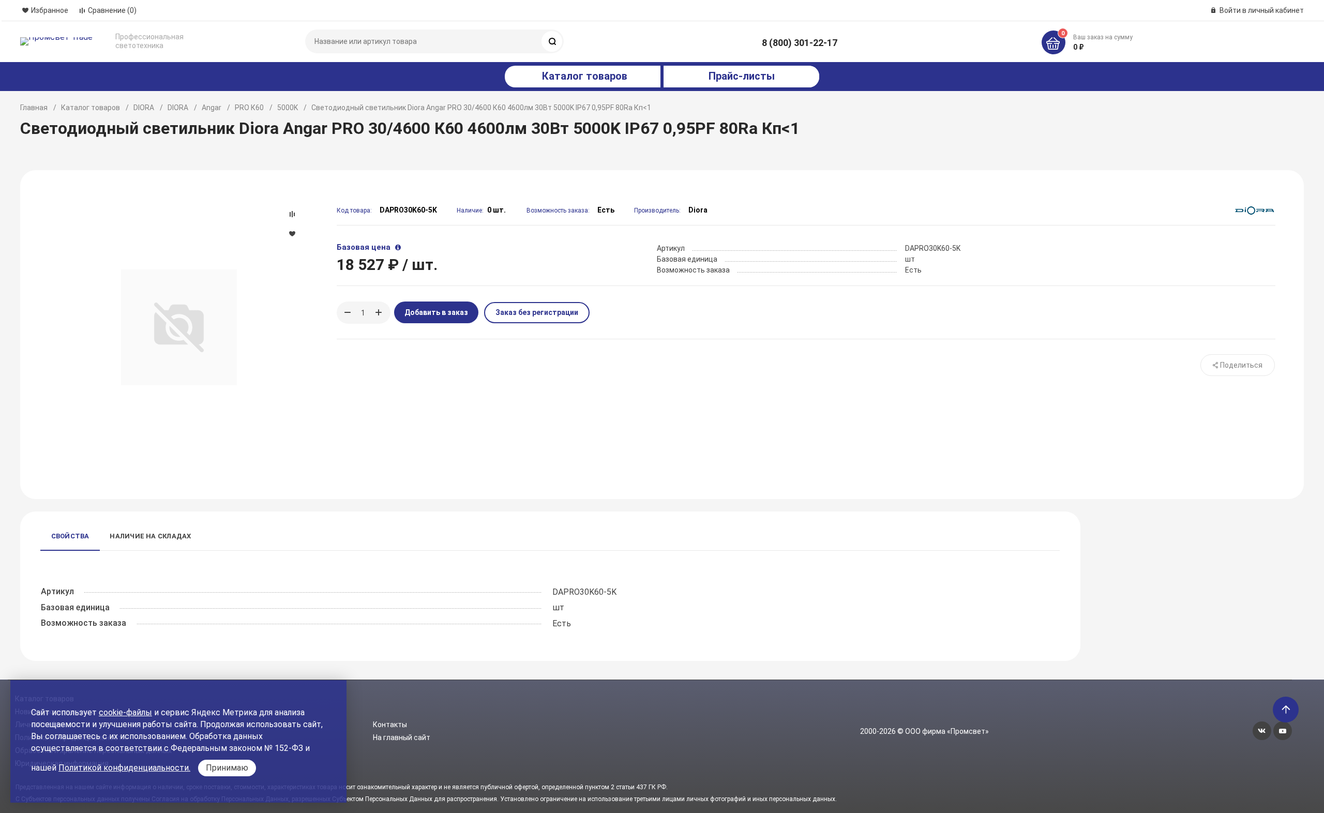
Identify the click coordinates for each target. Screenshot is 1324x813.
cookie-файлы (125, 712)
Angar (211, 107)
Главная (34, 107)
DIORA (143, 107)
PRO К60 (249, 107)
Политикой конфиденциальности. (124, 768)
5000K (287, 107)
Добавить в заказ (436, 312)
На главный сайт (401, 737)
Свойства (70, 536)
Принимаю (227, 768)
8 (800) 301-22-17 (799, 42)
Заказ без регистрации (536, 312)
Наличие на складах (150, 536)
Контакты (390, 724)
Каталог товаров (90, 107)
